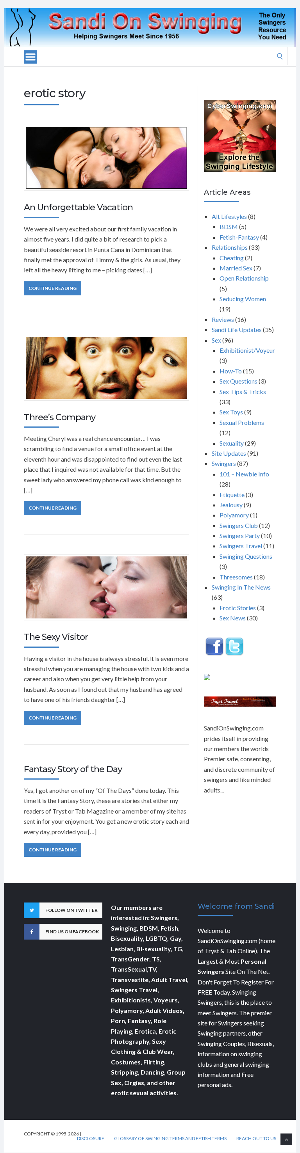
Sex (216, 340)
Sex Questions (238, 381)
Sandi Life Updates (237, 329)
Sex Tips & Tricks (243, 391)
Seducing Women (243, 298)
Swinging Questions (246, 556)
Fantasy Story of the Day (73, 769)
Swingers (224, 463)
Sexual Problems (242, 422)
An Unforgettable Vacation (78, 207)
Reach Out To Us (256, 1138)
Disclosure (90, 1138)
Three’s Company (59, 417)
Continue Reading (53, 288)
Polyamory (234, 515)
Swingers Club (239, 525)
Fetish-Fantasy (239, 237)
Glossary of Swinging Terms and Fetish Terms (170, 1138)
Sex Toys (231, 412)
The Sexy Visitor (56, 637)
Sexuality (232, 443)
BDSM (229, 226)
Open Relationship (244, 278)
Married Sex (236, 268)
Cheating (232, 257)
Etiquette (232, 494)
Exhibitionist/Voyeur (247, 350)
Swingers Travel (241, 545)
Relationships (230, 247)
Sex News (233, 618)
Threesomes (236, 577)
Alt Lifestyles (229, 216)
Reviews (223, 319)
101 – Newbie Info (244, 474)
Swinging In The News (241, 587)
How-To (231, 371)
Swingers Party (240, 535)
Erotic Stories (238, 607)
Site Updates (229, 453)
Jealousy (231, 504)
